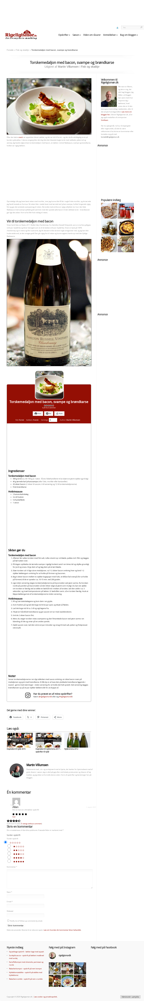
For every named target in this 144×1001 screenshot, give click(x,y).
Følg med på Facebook (104, 947)
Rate (60, 413)
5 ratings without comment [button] (31, 824)
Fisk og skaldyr (22, 50)
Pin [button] (49, 413)
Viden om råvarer (92, 35)
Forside (10, 50)
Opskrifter (63, 35)
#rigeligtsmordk (65, 697)
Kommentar (12, 867)
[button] (45, 405)
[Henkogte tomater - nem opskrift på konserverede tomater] (126, 211)
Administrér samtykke (130, 997)
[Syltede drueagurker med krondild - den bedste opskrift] (109, 227)
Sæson (76, 35)
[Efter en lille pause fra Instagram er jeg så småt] (80, 968)
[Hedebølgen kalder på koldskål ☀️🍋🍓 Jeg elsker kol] (67, 981)
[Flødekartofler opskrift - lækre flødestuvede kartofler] (126, 227)
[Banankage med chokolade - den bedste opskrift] (109, 211)
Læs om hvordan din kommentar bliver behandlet (62, 930)
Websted (10, 911)
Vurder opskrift (13, 835)
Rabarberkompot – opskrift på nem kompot (25, 969)
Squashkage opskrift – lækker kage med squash (26, 952)
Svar (14, 817)
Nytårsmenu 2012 (71, 749)
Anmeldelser (109, 35)
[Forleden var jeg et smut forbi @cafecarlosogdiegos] (80, 981)
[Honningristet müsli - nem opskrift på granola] (109, 244)
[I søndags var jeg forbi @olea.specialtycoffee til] (55, 981)
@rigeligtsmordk (45, 697)
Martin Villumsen (68, 66)
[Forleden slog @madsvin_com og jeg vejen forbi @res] (55, 968)
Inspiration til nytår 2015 (16, 749)
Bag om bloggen (128, 35)
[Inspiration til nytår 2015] (20, 740)
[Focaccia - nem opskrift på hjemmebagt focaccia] (126, 244)
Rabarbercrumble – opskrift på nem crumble (25, 979)
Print (39, 413)
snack (21, 137)
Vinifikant (104, 120)
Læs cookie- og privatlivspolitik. (45, 997)
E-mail (10, 902)
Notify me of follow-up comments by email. (26, 921)
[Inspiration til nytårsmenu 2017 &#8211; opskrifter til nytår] (49, 740)
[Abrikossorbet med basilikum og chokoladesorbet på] (67, 968)
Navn (9, 892)
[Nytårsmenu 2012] (77, 740)
